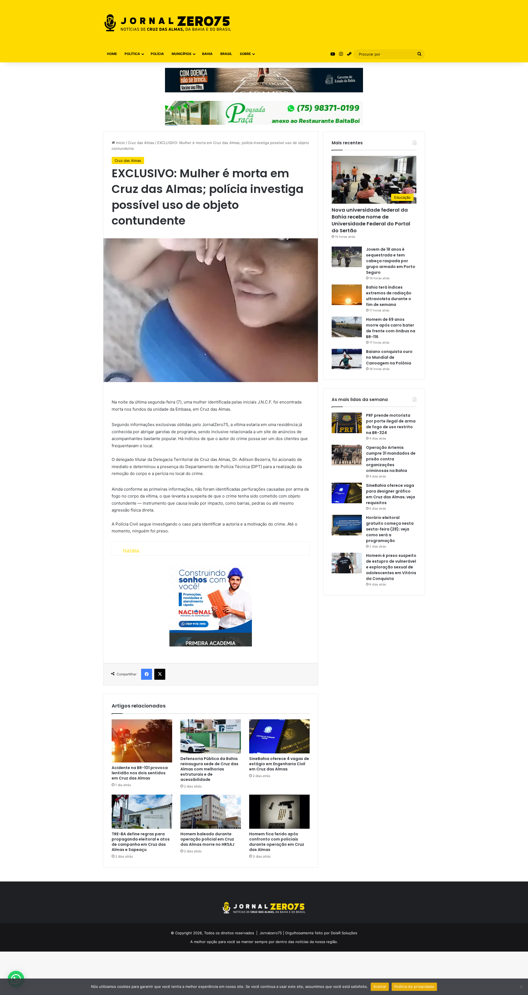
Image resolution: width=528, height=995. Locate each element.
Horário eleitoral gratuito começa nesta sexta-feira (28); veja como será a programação (390, 529)
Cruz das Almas (141, 142)
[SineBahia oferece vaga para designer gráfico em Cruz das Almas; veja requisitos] (347, 493)
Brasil (226, 54)
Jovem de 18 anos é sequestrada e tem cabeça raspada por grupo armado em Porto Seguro (390, 261)
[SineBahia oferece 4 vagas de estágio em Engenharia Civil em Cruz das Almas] (279, 736)
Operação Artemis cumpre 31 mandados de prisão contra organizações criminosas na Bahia (391, 459)
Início (120, 142)
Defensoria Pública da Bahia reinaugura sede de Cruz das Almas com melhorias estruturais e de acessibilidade (209, 769)
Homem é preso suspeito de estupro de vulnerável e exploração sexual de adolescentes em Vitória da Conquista (391, 567)
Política (132, 54)
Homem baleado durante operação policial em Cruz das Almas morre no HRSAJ (207, 839)
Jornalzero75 (271, 933)
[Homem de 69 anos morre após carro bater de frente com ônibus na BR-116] (347, 327)
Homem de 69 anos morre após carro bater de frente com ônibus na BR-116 (390, 328)
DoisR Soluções (343, 933)
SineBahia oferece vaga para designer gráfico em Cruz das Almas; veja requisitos (390, 494)
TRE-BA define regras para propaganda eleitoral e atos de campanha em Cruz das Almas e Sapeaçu (141, 841)
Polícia (157, 54)
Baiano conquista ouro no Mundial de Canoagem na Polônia (389, 357)
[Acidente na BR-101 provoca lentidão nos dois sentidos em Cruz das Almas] (142, 740)
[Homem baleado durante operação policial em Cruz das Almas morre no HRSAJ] (210, 812)
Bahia (207, 54)
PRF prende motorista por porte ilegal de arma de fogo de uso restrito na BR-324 (391, 424)
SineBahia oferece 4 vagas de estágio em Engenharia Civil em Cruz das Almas (279, 764)
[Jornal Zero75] (167, 23)
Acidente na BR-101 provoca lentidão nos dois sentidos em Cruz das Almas (140, 773)
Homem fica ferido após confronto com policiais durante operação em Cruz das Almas (276, 841)
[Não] (521, 987)
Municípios (181, 54)
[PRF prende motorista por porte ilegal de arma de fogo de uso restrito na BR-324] (347, 423)
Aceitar (379, 986)
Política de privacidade (414, 986)
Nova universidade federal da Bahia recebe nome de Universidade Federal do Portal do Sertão (371, 220)
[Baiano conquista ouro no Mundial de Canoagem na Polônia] (347, 359)
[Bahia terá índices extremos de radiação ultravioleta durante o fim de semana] (347, 294)
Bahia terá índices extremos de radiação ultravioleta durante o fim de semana (388, 295)
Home (112, 54)
